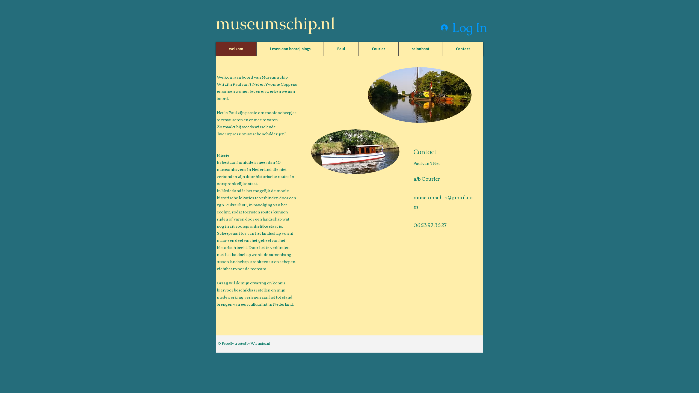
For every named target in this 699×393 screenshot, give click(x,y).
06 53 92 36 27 (429, 225)
